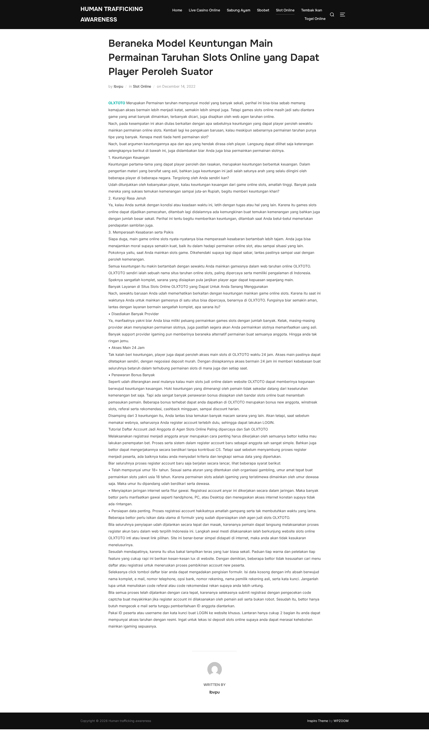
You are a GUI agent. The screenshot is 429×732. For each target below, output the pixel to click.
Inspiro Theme (317, 721)
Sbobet (263, 10)
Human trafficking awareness (111, 14)
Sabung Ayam (238, 10)
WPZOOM (341, 721)
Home (177, 10)
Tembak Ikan (311, 10)
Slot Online (285, 10)
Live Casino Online (204, 10)
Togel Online (315, 18)
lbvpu (118, 86)
